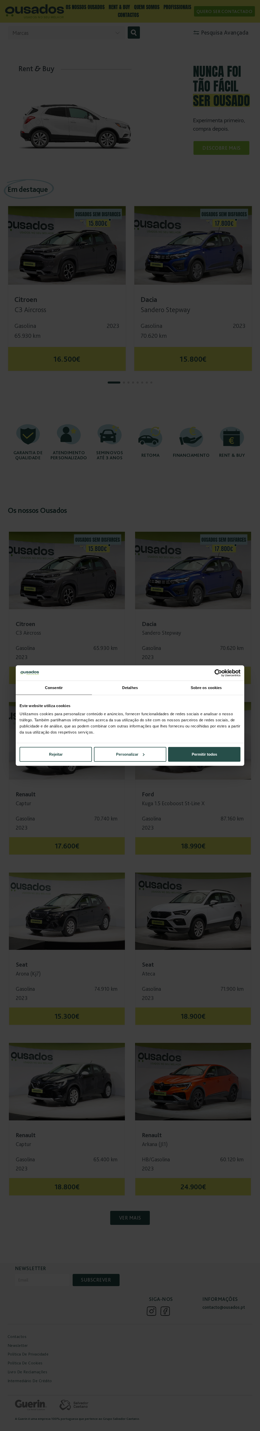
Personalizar (127, 754)
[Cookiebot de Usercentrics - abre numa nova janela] (218, 673)
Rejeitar (56, 754)
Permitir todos (204, 754)
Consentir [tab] (54, 688)
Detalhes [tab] (130, 688)
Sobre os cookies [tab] (206, 688)
